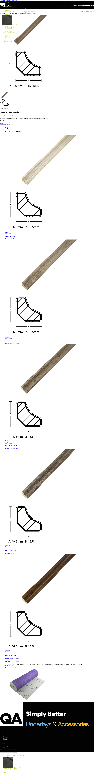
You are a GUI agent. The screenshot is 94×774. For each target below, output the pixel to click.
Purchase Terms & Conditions (8, 745)
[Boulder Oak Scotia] (46, 294)
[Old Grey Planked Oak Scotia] (46, 503)
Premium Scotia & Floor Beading (12, 31)
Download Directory (6, 739)
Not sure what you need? (7, 734)
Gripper (6, 35)
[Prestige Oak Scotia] (46, 608)
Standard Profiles (8, 29)
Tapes (6, 38)
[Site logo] (8, 7)
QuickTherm (7, 1)
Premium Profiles (8, 26)
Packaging (7, 36)
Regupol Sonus (8, 10)
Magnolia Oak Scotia (11, 446)
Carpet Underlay (5, 736)
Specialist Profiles (9, 28)
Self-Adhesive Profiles (10, 27)
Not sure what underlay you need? (86, 11)
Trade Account (66, 5)
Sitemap (3, 747)
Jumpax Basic (8, 14)
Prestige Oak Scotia (10, 655)
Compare (5, 772)
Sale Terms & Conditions (7, 743)
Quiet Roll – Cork (9, 9)
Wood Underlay (5, 737)
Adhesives (7, 33)
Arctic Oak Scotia (10, 236)
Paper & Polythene (9, 37)
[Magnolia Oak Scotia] (46, 398)
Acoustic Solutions (5, 738)
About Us (4, 731)
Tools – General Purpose (10, 40)
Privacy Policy (5, 746)
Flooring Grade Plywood (10, 12)
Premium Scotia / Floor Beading (11, 115)
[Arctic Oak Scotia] (46, 189)
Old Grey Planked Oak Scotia (13, 550)
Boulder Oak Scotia (10, 341)
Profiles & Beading (9, 553)
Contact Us (4, 732)
